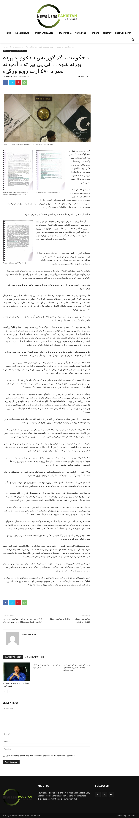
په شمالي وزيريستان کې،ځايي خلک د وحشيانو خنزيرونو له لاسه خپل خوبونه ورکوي (76, 667)
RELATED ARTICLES (13, 657)
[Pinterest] (18, 82)
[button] (132, 39)
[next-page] (9, 691)
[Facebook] (5, 82)
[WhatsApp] (24, 82)
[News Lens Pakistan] (57, 16)
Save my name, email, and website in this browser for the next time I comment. (41, 756)
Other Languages (16, 47)
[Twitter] (12, 82)
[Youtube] (111, 794)
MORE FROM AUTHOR (34, 657)
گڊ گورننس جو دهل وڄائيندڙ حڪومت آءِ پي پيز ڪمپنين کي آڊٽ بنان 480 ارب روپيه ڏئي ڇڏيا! (22, 620)
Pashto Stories (31, 47)
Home (5, 47)
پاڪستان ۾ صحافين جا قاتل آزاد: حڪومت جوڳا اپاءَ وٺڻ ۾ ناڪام (70, 620)
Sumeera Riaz (10, 76)
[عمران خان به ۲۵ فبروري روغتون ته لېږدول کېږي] (16, 671)
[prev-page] (4, 691)
